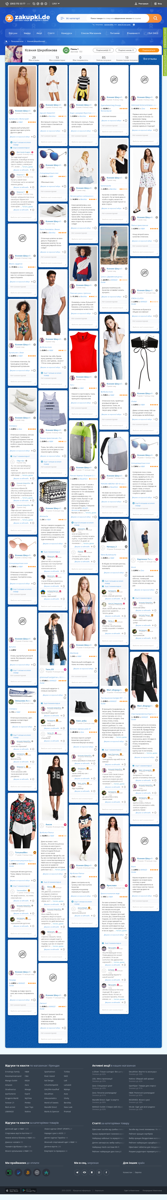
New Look (68, 1107)
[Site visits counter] (46, 1194)
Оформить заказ (164, 38)
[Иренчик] (43, 557)
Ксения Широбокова (23, 111)
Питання (115, 33)
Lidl (65, 1080)
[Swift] (37, 1172)
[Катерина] (12, 755)
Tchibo (67, 1071)
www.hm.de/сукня (124, 24)
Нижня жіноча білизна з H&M (20, 1137)
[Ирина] (73, 552)
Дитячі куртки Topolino (56, 1137)
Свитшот (43, 1003)
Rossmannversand (13, 1076)
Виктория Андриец (23, 152)
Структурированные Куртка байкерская (144, 714)
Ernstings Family (12, 1071)
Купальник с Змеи (16, 352)
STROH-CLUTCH (137, 298)
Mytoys (67, 1089)
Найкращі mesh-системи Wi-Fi (105, 1147)
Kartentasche (105, 186)
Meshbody (74, 653)
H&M (20, 122)
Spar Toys (29, 1107)
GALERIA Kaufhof (51, 1089)
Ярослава (112, 885)
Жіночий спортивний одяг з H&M (60, 1142)
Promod (67, 1111)
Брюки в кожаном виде (109, 893)
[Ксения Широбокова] (11, 111)
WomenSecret (105, 111)
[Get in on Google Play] (29, 1190)
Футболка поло (45, 347)
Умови (27, 33)
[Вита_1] (104, 622)
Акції (39, 33)
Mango (28, 1089)
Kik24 (27, 1080)
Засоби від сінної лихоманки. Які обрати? (145, 1129)
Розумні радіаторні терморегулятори (145, 1151)
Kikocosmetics (50, 1098)
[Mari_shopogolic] (102, 691)
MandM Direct (50, 1107)
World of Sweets (51, 1102)
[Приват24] (9, 1172)
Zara (21, 267)
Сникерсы (13, 426)
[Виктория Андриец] (12, 153)
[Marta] (43, 887)
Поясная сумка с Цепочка (80, 293)
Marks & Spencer (51, 1111)
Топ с (72, 385)
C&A (26, 1076)
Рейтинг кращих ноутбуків (141, 1134)
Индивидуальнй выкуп (164, 62)
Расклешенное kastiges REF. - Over (114, 698)
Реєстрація (143, 3)
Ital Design (49, 1080)
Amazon (8, 1085)
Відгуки (13, 33)
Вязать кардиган (15, 264)
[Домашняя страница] (6, 41)
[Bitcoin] (28, 1172)
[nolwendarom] (43, 592)
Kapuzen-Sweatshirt (47, 113)
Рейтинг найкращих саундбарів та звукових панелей (145, 1142)
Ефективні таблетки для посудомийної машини (145, 1147)
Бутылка (12, 647)
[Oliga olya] (12, 461)
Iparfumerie (10, 1094)
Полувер (12, 980)
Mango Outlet (11, 1080)
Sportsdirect (49, 1071)
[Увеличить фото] (13, 54)
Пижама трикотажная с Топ (50, 438)
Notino (28, 1111)
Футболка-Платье (46, 832)
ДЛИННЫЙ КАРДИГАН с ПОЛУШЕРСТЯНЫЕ (53, 677)
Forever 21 (9, 1102)
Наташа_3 (112, 546)
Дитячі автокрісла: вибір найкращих (108, 1142)
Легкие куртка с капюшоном (81, 196)
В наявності (133, 33)
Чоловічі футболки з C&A (18, 1146)
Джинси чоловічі (14, 1142)
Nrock (133, 567)
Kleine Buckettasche (108, 555)
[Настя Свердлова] (104, 604)
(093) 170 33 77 (17, 3)
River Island (49, 1076)
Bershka (52, 116)
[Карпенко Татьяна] (133, 560)
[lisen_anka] (72, 722)
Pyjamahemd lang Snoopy (110, 105)
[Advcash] (46, 1172)
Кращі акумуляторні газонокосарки (108, 1134)
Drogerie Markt (11, 1098)
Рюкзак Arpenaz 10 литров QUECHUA (83, 475)
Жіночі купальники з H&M (18, 1151)
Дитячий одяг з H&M (17, 1129)
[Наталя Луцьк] (134, 616)
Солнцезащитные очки (18, 563)
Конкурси (66, 33)
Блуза (133, 866)
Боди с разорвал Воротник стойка (83, 113)
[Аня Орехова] (104, 755)
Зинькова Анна (23, 701)
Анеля (49, 824)
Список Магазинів (91, 33)
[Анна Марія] (73, 909)
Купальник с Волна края (18, 119)
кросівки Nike (109, 24)
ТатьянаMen (21, 852)
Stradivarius (10, 1089)
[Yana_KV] (41, 670)
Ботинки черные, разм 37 (80, 729)
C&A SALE (153, 33)
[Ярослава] (102, 886)
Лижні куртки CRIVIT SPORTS (58, 1129)
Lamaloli (67, 1085)
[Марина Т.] (12, 175)
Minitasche (43, 516)
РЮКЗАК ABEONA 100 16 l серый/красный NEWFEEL (114, 484)
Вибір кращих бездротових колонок (145, 1138)
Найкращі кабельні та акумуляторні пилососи (108, 1138)
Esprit (27, 1094)
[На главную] (28, 18)
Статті (51, 33)
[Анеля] (41, 825)
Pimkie (28, 1102)
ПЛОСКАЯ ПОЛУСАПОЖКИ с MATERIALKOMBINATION (144, 105)
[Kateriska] (73, 530)
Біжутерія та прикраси (55, 1151)
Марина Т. (21, 174)
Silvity (66, 1098)
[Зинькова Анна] (11, 701)
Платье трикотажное (139, 225)
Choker (134, 401)
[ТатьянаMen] (11, 853)
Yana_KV (50, 669)
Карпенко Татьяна (145, 559)
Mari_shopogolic (115, 690)
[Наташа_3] (102, 547)
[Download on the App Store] (12, 1190)
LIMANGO (9, 1111)
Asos (66, 1094)
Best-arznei (10, 1107)
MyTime (28, 1098)
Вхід (159, 3)
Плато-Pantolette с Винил (49, 229)
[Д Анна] (104, 970)
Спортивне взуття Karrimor (18, 1133)
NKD (66, 1076)
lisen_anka (81, 721)
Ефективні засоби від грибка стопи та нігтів (108, 1129)
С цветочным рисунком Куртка (21, 860)
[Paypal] (18, 1172)
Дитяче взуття (52, 1146)
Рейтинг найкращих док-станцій (106, 1151)
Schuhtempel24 (51, 1085)
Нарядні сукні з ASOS (55, 1133)
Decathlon (83, 479)
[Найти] (151, 18)
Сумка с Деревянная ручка (111, 276)
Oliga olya (20, 460)
